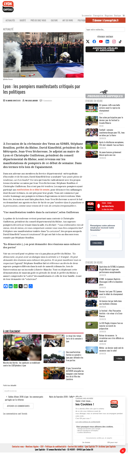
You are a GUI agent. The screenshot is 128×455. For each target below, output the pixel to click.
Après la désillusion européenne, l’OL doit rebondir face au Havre (111, 143)
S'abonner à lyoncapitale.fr (105, 20)
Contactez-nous (18, 446)
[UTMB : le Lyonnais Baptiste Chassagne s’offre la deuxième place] (92, 281)
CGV (42, 446)
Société (23, 20)
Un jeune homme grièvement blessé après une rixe (110, 153)
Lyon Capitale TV (91, 446)
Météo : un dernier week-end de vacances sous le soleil (111, 349)
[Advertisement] (43, 122)
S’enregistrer (98, 15)
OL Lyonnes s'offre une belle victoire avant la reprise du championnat (109, 108)
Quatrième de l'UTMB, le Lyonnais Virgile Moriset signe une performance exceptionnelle (111, 269)
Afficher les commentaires (18, 405)
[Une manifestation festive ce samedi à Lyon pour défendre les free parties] (54, 362)
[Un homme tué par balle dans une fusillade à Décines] (92, 303)
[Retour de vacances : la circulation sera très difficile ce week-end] (92, 338)
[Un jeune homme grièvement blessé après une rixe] (92, 154)
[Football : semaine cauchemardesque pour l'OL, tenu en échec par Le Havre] (92, 132)
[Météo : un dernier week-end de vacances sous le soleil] (92, 350)
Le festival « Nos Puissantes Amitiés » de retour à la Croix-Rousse (111, 313)
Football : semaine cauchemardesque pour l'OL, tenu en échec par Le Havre (111, 132)
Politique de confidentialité (55, 446)
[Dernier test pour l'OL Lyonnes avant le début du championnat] (92, 294)
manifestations (10, 391)
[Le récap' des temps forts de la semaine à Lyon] (54, 346)
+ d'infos (119, 358)
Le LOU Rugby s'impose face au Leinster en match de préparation (111, 326)
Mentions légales (32, 446)
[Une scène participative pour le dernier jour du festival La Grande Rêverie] (92, 121)
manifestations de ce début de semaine (33, 189)
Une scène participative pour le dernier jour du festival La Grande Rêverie (111, 120)
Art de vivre (67, 20)
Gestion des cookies (75, 446)
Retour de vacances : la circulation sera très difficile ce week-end (111, 338)
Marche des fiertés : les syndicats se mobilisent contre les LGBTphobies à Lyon (21, 364)
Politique (82, 20)
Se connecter (87, 15)
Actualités (10, 20)
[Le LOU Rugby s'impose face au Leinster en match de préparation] (92, 325)
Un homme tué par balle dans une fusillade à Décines (110, 302)
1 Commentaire (47, 100)
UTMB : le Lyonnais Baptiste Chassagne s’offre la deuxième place (110, 282)
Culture (54, 20)
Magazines (109, 15)
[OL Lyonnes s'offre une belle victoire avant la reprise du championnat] (92, 108)
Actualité (13, 385)
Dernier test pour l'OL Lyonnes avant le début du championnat (111, 293)
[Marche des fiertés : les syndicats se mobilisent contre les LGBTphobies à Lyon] (22, 359)
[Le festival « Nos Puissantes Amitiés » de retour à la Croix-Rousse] (92, 313)
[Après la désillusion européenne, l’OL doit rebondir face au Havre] (92, 145)
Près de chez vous (38, 20)
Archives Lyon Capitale (107, 446)
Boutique (117, 15)
